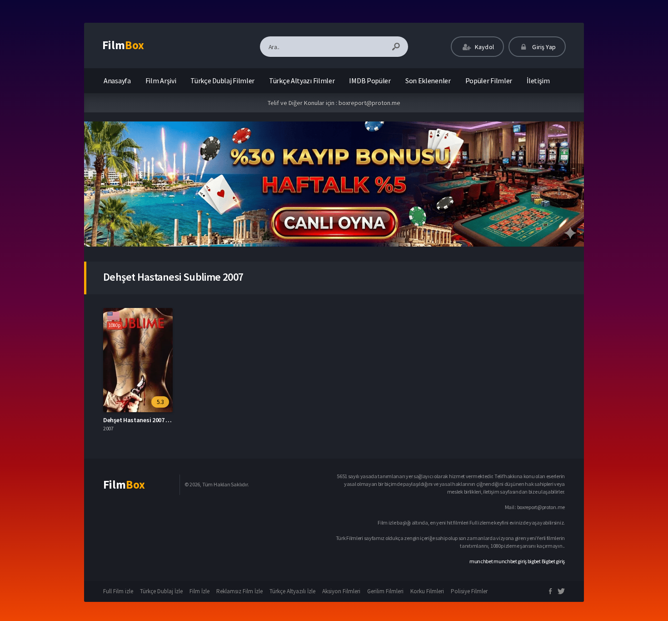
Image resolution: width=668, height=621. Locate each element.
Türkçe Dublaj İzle (161, 591)
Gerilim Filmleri (385, 591)
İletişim (538, 80)
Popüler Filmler (489, 80)
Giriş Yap (543, 47)
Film (123, 45)
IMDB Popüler (369, 80)
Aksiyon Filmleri (341, 591)
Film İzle (199, 591)
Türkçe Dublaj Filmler (222, 80)
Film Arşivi (160, 80)
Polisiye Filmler (469, 591)
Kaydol (484, 47)
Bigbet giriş (553, 561)
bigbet (534, 561)
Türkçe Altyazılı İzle (292, 591)
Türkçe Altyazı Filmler (301, 80)
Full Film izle (118, 591)
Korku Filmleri (427, 591)
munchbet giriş (510, 561)
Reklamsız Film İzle (239, 591)
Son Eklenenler (428, 80)
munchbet (481, 561)
